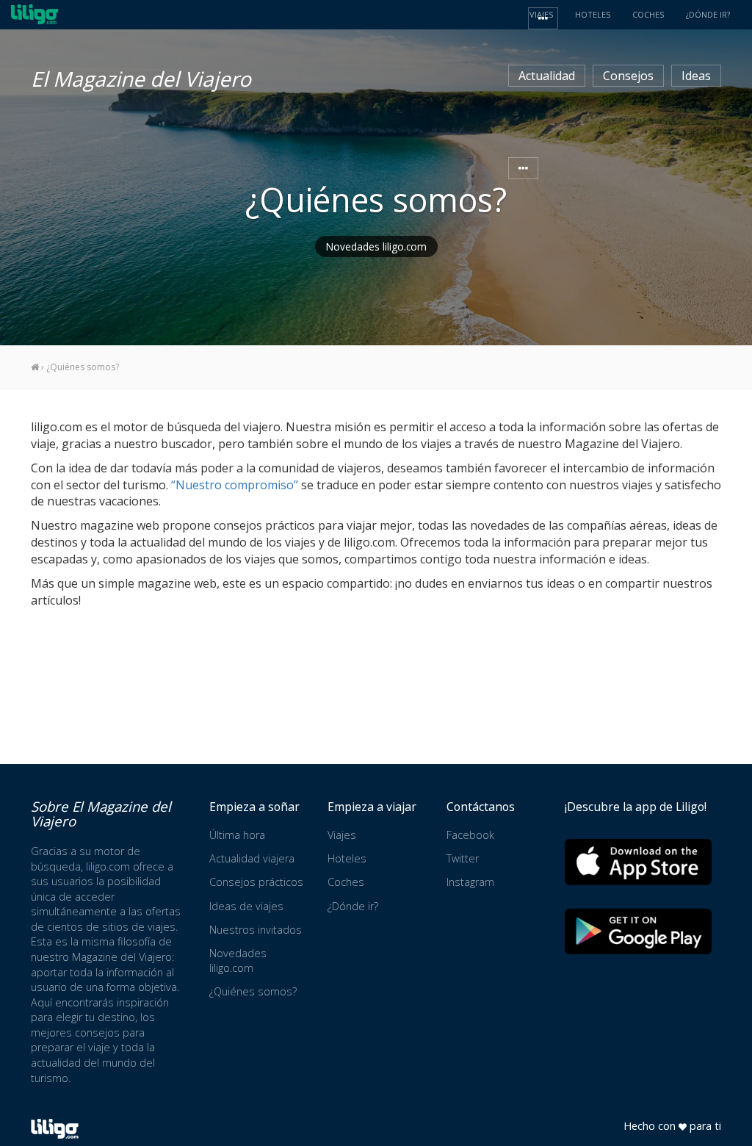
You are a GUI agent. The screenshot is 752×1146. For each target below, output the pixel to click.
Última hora (237, 835)
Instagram (470, 882)
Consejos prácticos (256, 882)
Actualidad (546, 76)
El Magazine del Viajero (141, 76)
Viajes (342, 835)
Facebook (470, 835)
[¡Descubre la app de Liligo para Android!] (638, 931)
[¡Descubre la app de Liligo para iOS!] (638, 861)
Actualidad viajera (251, 858)
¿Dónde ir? (353, 906)
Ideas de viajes (246, 906)
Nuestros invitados (255, 930)
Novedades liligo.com (376, 246)
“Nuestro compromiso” (234, 485)
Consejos (628, 76)
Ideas (696, 76)
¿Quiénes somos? (253, 991)
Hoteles (347, 858)
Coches (346, 882)
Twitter (462, 858)
